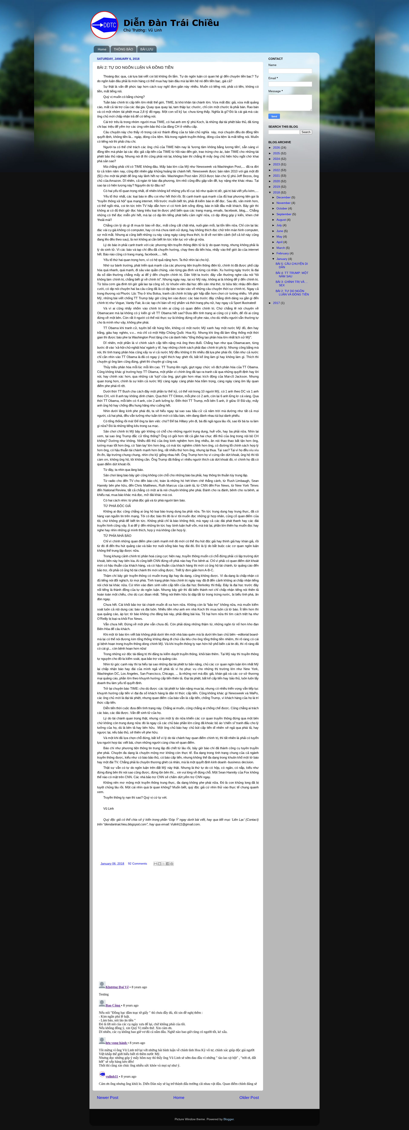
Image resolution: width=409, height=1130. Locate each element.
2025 (277, 153)
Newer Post (107, 1097)
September (284, 214)
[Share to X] (163, 864)
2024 (277, 158)
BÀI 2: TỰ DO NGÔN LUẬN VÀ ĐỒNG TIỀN (292, 292)
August (282, 219)
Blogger (228, 1119)
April (280, 242)
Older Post (249, 1097)
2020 (277, 181)
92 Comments (137, 863)
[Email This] (155, 864)
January (282, 259)
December (284, 197)
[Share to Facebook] (168, 864)
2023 (277, 164)
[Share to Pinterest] (172, 864)
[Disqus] (178, 922)
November (284, 203)
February (283, 253)
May (280, 236)
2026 (277, 147)
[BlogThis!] (159, 864)
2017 (277, 303)
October (282, 208)
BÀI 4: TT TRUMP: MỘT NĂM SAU (292, 274)
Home (102, 49)
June (280, 231)
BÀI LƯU (146, 49)
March (281, 247)
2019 (277, 186)
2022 (277, 170)
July (280, 225)
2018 (277, 192)
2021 (277, 175)
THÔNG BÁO (123, 49)
